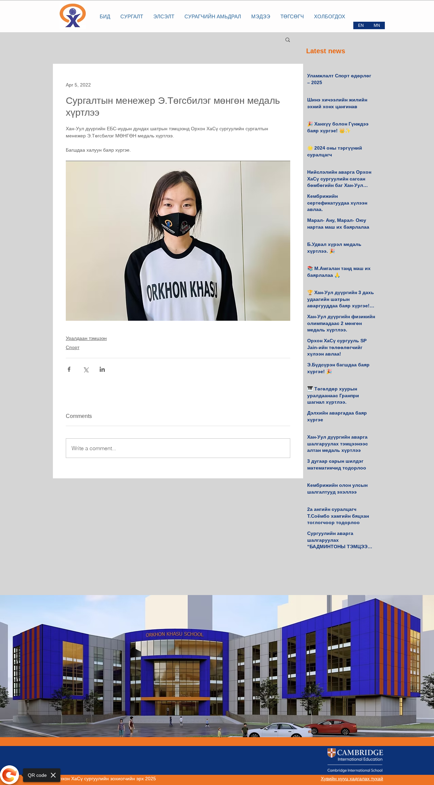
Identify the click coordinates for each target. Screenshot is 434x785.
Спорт (72, 347)
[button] (287, 39)
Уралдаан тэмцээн (86, 338)
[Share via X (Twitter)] (85, 369)
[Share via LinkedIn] (102, 369)
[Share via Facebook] (69, 369)
